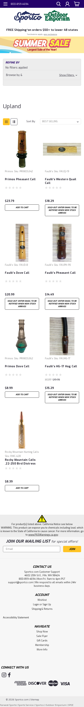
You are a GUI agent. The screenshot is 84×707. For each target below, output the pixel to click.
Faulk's (49, 171)
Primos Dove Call (17, 366)
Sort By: (31, 121)
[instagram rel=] (4, 674)
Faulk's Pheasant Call (60, 273)
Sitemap (34, 699)
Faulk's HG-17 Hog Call (61, 366)
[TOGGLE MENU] (5, 4)
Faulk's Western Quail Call (60, 181)
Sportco (39, 705)
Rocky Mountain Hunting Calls (22, 452)
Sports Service (26, 705)
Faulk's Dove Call (17, 273)
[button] (42, 45)
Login (36, 604)
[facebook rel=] (9, 674)
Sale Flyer (42, 636)
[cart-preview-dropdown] (76, 3)
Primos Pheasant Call (20, 179)
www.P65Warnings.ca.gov (43, 534)
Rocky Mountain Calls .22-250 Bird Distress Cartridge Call (20, 462)
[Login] (67, 4)
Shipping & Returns (42, 609)
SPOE (70, 705)
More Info (42, 649)
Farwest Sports (8, 705)
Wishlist (42, 600)
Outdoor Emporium (56, 705)
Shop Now (42, 631)
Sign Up (47, 604)
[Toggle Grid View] (6, 121)
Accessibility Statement (16, 617)
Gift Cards (42, 640)
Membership (42, 645)
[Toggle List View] (14, 121)
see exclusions (50, 34)
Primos (9, 171)
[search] (59, 4)
